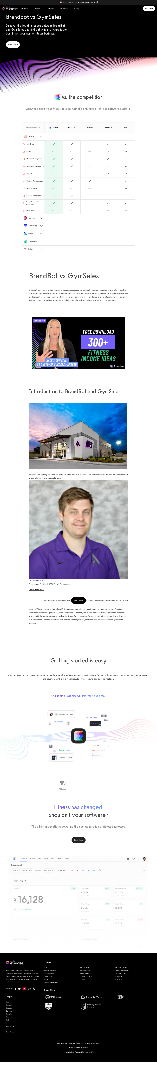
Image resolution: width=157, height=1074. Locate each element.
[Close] (153, 2)
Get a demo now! (36, 589)
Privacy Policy (69, 1052)
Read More (80, 600)
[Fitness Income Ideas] (78, 343)
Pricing (76, 8)
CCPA (91, 1052)
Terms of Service (81, 1052)
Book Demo (149, 8)
